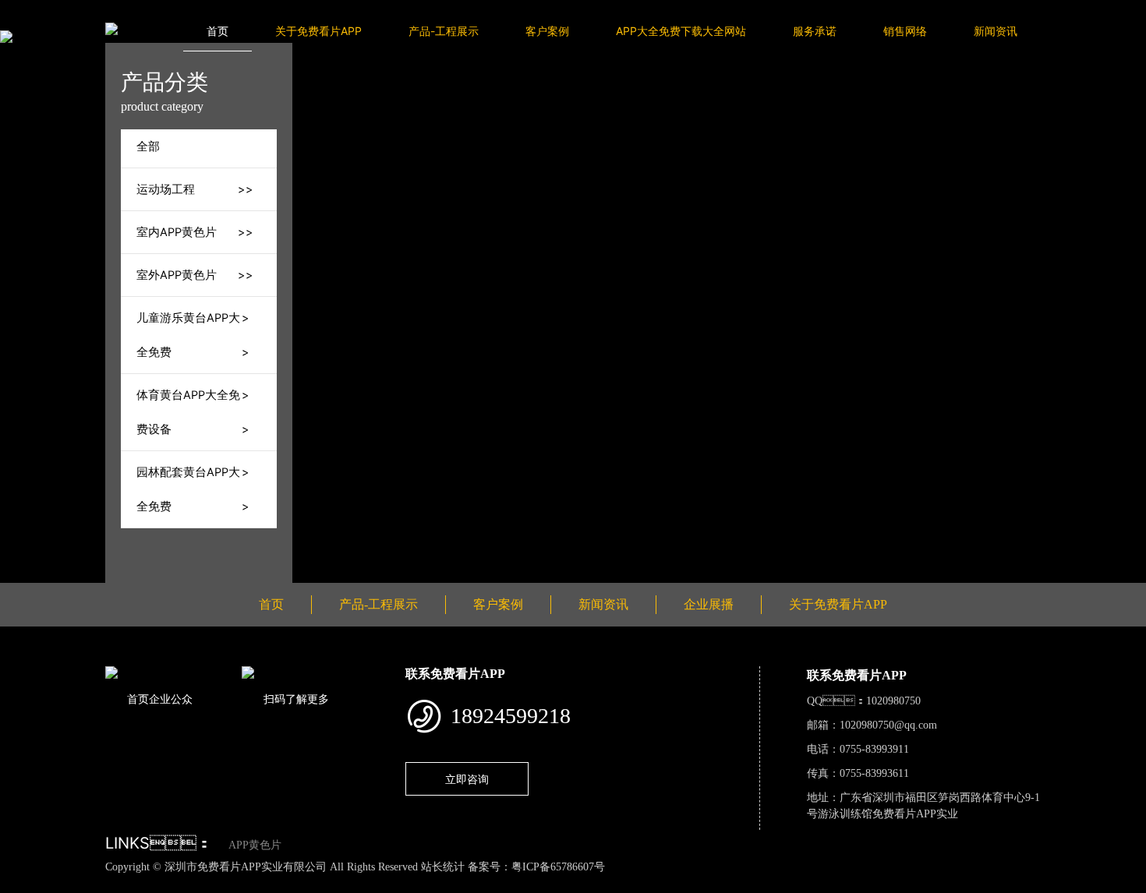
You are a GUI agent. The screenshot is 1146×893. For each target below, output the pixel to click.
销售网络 (905, 30)
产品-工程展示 (444, 30)
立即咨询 (467, 778)
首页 (217, 30)
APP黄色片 (254, 845)
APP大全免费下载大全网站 (681, 30)
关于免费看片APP (318, 30)
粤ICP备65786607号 (558, 867)
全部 (148, 146)
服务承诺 (815, 30)
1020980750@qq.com (888, 725)
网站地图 (23, 884)
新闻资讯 (995, 30)
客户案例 (547, 30)
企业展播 (709, 604)
